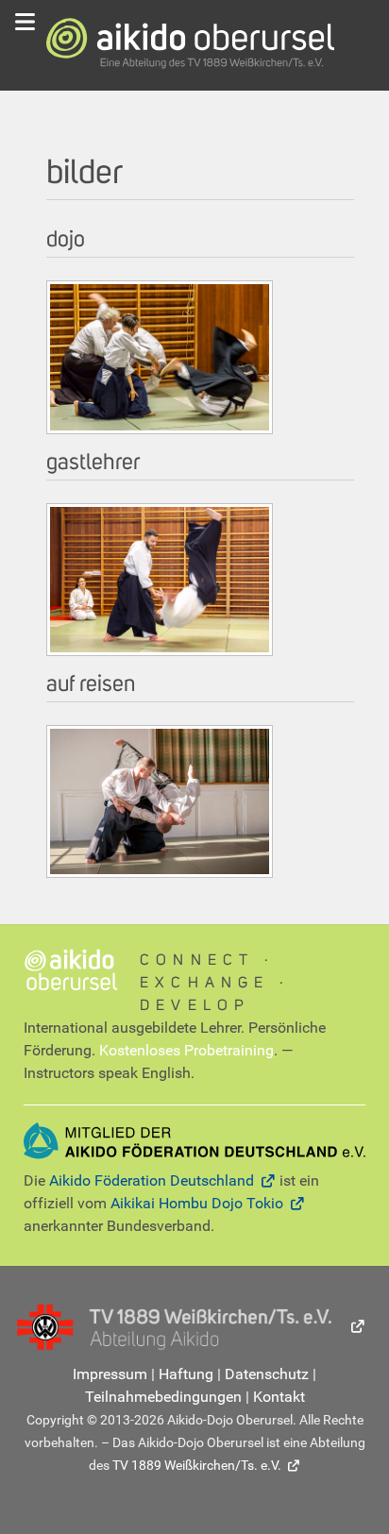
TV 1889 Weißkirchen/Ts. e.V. (196, 1465)
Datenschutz (267, 1374)
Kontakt (279, 1397)
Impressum (110, 1374)
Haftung (186, 1374)
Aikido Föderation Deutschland (151, 1180)
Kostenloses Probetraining (186, 1050)
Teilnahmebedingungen (163, 1397)
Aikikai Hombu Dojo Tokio (196, 1203)
